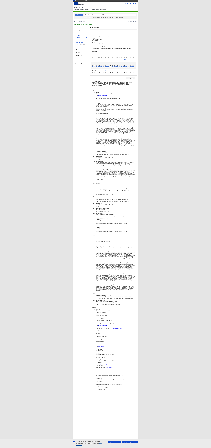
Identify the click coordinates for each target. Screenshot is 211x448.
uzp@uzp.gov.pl (101, 346)
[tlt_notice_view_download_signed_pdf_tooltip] (125, 59)
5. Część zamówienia (79, 55)
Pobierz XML (79, 35)
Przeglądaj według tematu (119, 17)
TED (74, 21)
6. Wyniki (77, 58)
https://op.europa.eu (108, 367)
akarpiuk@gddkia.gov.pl (102, 95)
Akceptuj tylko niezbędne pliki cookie (129, 442)
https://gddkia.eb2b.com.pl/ (117, 328)
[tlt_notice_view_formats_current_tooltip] (134, 78)
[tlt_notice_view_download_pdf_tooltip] (92, 66)
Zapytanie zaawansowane (109, 17)
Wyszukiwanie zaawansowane (99, 17)
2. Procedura (77, 52)
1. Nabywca (77, 49)
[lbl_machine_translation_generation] (105, 70)
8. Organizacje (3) (78, 60)
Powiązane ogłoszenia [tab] (78, 30)
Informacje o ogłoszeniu (80, 63)
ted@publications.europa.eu (103, 364)
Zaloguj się (129, 3)
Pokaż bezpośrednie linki (82, 37)
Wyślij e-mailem (80, 42)
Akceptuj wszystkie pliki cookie (114, 442)
